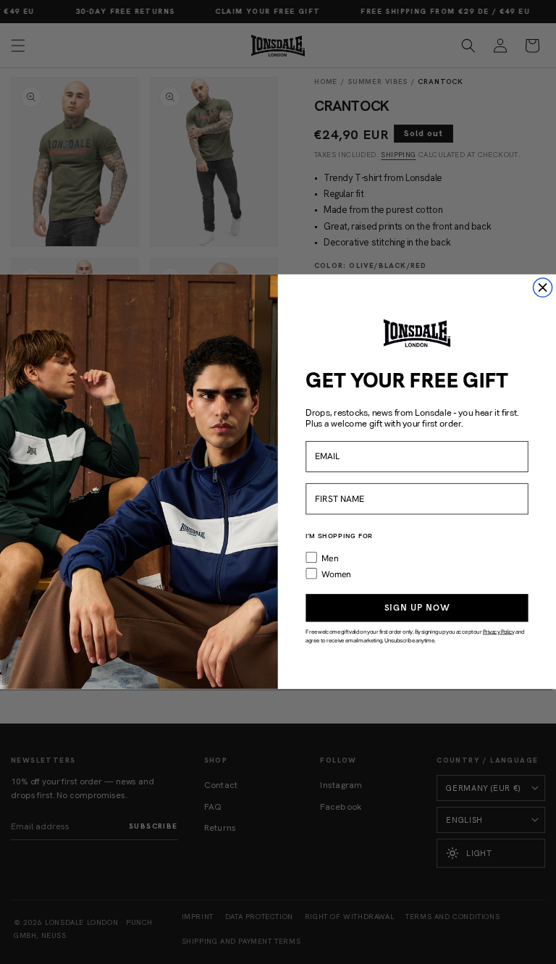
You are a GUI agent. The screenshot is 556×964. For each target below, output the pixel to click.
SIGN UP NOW (417, 608)
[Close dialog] (543, 288)
